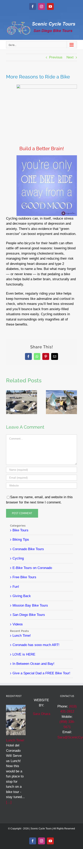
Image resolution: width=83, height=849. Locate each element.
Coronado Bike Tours (28, 549)
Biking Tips (20, 539)
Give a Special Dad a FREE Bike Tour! (41, 673)
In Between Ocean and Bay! (33, 664)
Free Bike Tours (24, 577)
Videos (17, 624)
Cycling (18, 558)
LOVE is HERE (23, 654)
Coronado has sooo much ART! (35, 645)
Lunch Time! (21, 636)
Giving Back (21, 596)
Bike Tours (20, 530)
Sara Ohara (41, 714)
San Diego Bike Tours (28, 615)
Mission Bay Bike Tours (30, 605)
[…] (8, 802)
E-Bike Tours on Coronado (32, 568)
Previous (55, 57)
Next (70, 57)
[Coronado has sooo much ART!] (61, 392)
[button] (9, 402)
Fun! (15, 587)
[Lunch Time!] (21, 392)
